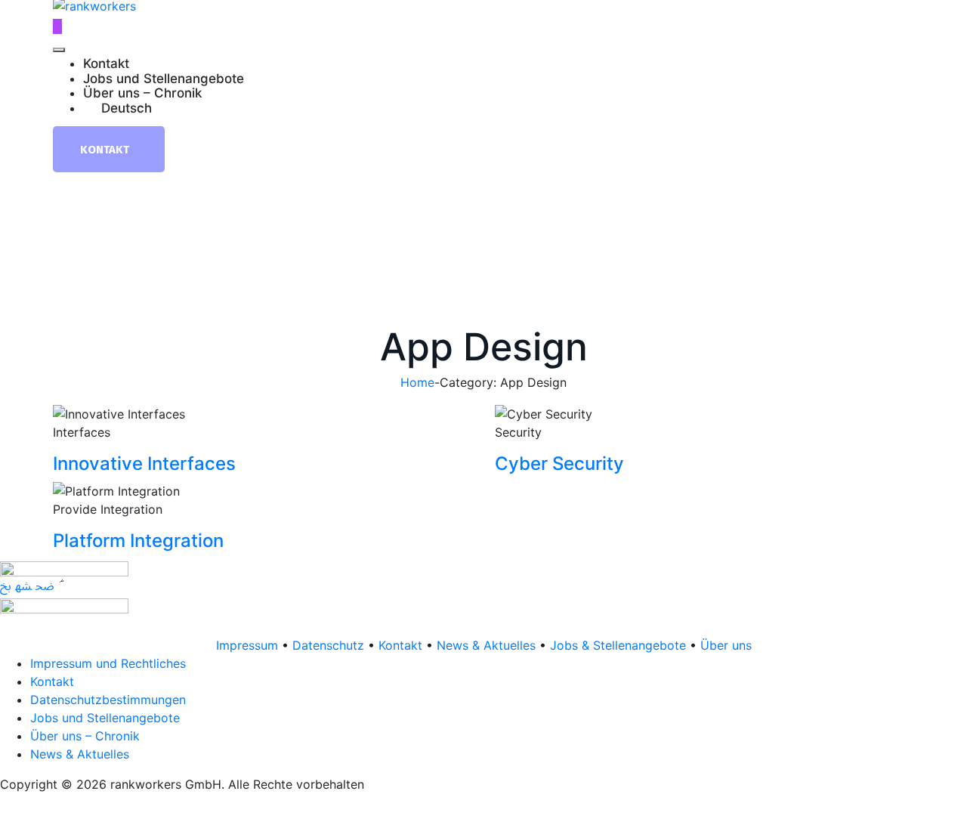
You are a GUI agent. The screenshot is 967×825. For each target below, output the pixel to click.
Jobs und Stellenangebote (163, 79)
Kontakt (106, 64)
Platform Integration (138, 541)
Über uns (726, 645)
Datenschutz (328, 645)
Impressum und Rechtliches (108, 663)
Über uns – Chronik (142, 93)
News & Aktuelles (486, 645)
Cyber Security (559, 463)
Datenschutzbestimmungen (108, 699)
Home (417, 382)
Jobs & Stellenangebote (618, 645)
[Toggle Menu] (59, 50)
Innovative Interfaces (144, 463)
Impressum (247, 645)
